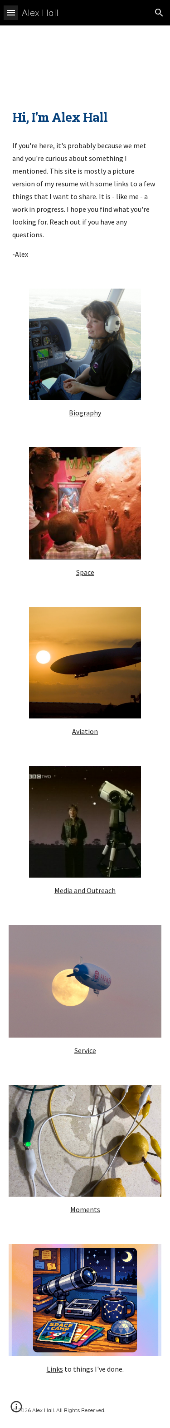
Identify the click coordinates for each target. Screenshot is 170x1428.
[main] (85, 117)
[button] (11, 12)
